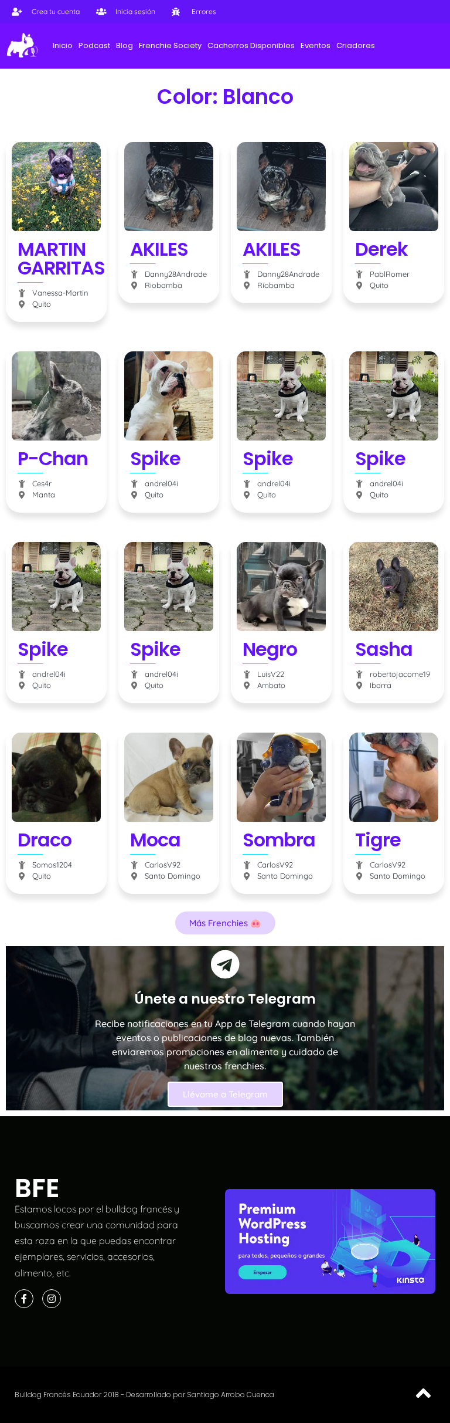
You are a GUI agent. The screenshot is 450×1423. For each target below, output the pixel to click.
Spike (155, 458)
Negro (270, 649)
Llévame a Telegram (225, 1094)
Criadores (355, 45)
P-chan (53, 458)
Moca (155, 839)
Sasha (383, 649)
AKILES (159, 249)
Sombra (279, 839)
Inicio (63, 45)
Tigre (378, 839)
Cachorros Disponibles (251, 45)
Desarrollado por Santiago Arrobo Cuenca (200, 1395)
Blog (124, 45)
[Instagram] (51, 1298)
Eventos (315, 45)
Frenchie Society (170, 45)
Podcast (94, 45)
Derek (381, 249)
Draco (44, 839)
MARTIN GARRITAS (61, 258)
